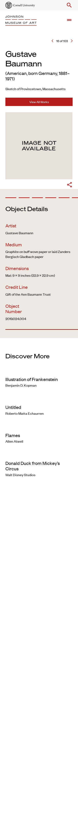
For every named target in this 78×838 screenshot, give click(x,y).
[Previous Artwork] (52, 40)
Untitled (13, 407)
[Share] (69, 185)
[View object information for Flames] (39, 426)
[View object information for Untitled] (39, 398)
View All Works (39, 102)
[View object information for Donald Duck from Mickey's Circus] (39, 454)
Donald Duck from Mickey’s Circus (32, 465)
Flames (12, 435)
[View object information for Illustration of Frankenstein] (39, 370)
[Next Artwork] (72, 40)
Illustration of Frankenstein (31, 379)
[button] (68, 5)
